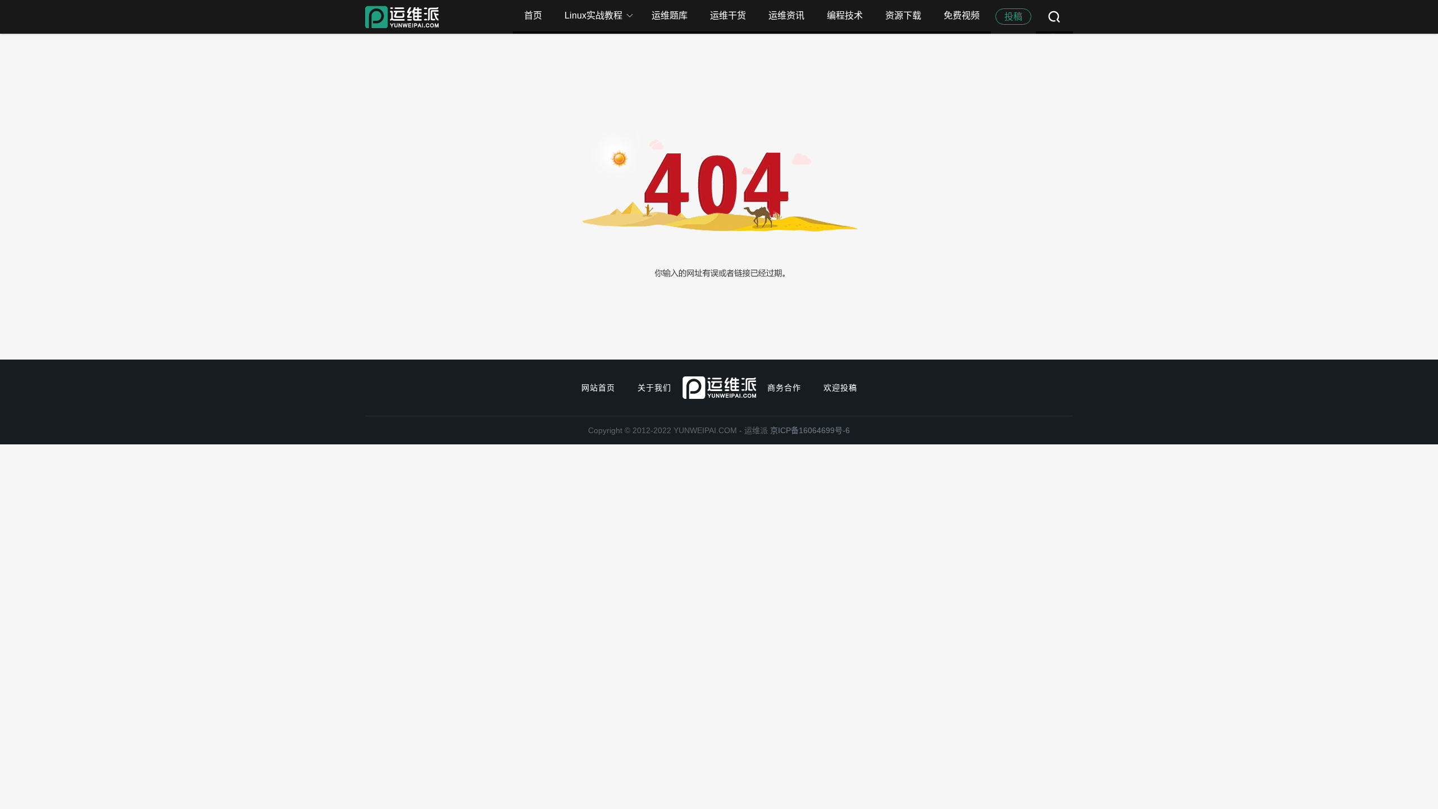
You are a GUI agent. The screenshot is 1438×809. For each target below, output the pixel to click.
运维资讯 (786, 15)
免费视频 (962, 15)
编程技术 (845, 15)
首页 (533, 15)
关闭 (1297, 17)
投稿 (1013, 16)
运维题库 (670, 15)
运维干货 (728, 15)
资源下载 (903, 15)
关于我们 (654, 387)
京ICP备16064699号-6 (810, 430)
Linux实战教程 (593, 15)
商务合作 (784, 387)
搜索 (1054, 17)
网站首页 (598, 387)
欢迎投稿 (840, 387)
